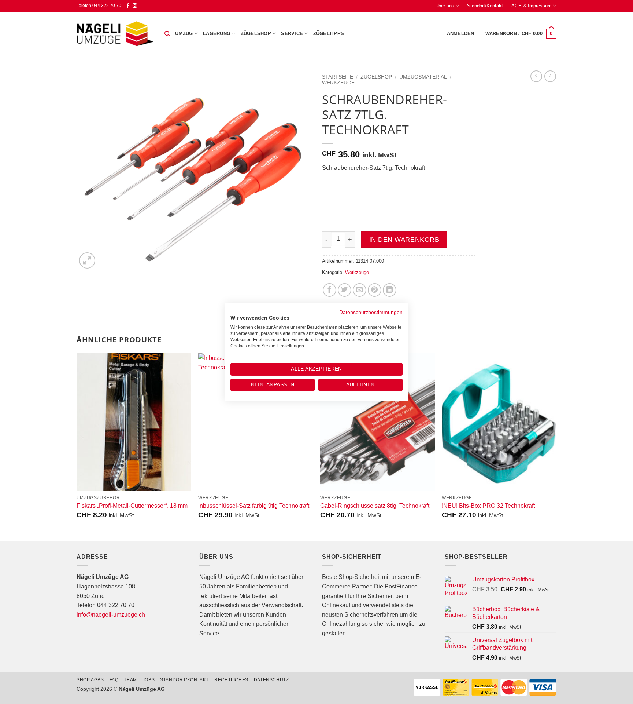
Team (130, 680)
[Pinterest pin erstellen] (374, 290)
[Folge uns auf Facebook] (128, 5)
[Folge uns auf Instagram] (135, 5)
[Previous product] (550, 76)
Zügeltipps (328, 33)
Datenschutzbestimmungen (371, 312)
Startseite (337, 77)
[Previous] (76, 446)
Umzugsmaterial (423, 77)
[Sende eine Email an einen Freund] (359, 290)
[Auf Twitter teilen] (344, 290)
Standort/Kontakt (485, 5)
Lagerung (216, 33)
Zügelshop (256, 33)
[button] (460, 33)
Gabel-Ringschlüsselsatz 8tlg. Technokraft (374, 506)
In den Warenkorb (404, 239)
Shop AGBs (90, 680)
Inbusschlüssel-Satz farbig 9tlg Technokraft (253, 506)
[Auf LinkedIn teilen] (389, 290)
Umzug (184, 33)
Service (292, 33)
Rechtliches (231, 680)
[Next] (556, 446)
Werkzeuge (338, 82)
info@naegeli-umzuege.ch (111, 615)
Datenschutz (271, 680)
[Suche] (167, 34)
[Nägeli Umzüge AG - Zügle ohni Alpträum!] (115, 33)
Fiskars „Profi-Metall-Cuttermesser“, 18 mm (132, 506)
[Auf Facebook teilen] (329, 290)
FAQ (114, 680)
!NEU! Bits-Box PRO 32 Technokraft (488, 506)
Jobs (148, 680)
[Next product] (536, 76)
